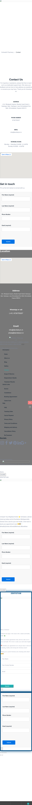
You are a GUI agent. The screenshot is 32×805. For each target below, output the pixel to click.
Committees (7, 393)
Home (6, 354)
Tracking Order (8, 411)
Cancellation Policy (10, 431)
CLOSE (3, 475)
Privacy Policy (8, 419)
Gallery (6, 366)
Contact (6, 370)
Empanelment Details (10, 378)
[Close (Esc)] (5, 752)
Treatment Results (9, 382)
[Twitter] (11, 443)
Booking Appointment (10, 396)
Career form (7, 400)
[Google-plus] (23, 443)
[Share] (4, 752)
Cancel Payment (9, 415)
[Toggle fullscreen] (2, 752)
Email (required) (6, 225)
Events (6, 389)
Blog (5, 362)
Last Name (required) (8, 206)
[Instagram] (2, 443)
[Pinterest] (15, 443)
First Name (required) (8, 195)
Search (16, 803)
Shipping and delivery (10, 427)
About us (7, 358)
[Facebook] (6, 443)
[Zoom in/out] (0, 752)
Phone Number (6, 214)
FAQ (5, 407)
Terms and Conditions (10, 423)
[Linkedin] (19, 443)
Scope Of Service (9, 374)
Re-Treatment (8, 435)
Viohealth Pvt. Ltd (14, 464)
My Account (5, 803)
